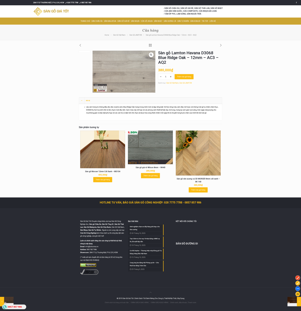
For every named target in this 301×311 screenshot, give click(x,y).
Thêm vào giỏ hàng (184, 77)
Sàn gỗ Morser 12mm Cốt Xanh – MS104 (102, 171)
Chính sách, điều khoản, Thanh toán (183, 302)
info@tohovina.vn (91, 247)
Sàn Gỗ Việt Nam (119, 35)
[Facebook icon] (296, 3)
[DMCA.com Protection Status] (88, 266)
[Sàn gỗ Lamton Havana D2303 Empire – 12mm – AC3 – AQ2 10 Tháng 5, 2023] (294, 301)
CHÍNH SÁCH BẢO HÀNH (159, 302)
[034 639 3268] (298, 283)
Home (107, 35)
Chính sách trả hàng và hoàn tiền (117, 302)
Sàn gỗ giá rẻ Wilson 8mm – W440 (150, 167)
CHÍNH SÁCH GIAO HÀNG (140, 302)
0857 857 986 (86, 3)
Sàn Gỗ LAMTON (135, 35)
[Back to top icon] (150, 292)
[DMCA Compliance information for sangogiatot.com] (89, 274)
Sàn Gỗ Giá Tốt (85, 221)
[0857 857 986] (298, 278)
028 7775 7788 (72, 3)
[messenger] (298, 294)
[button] (151, 54)
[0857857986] (298, 288)
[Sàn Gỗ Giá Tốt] (51, 11)
